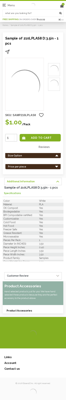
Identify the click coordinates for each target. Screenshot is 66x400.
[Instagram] (32, 343)
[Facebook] (21, 343)
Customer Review (18, 275)
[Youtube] (43, 343)
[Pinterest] (38, 343)
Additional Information (21, 181)
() (62, 20)
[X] (27, 343)
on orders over (24, 19)
